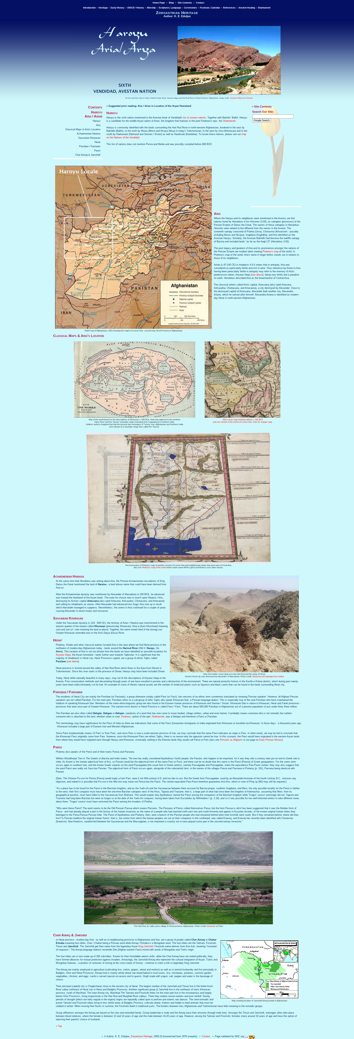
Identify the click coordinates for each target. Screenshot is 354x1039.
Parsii (97, 150)
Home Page (159, 2)
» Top (59, 1026)
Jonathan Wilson (236, 98)
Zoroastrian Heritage (141, 1036)
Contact (200, 2)
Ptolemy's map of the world (154, 567)
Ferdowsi (126, 716)
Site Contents (185, 2)
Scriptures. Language (170, 7)
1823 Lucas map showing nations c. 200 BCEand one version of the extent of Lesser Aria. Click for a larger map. (243, 420)
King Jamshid (145, 946)
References (229, 7)
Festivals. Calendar (210, 7)
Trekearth (249, 98)
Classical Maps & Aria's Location (82, 129)
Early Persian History (270, 739)
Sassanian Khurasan (89, 137)
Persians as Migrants (231, 739)
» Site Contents (262, 106)
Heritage (103, 7)
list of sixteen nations (194, 117)
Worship (151, 7)
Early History (117, 7)
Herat (97, 142)
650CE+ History (135, 7)
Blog (171, 2)
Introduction (89, 7)
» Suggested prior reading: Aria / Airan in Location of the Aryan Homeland (148, 106)
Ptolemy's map (270, 251)
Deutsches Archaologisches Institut (268, 676)
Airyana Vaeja (63, 654)
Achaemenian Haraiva (88, 133)
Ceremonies (190, 7)
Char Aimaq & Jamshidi (87, 154)
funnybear (211, 926)
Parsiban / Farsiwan (89, 146)
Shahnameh (264, 7)
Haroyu (96, 121)
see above (257, 274)
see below (72, 661)
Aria (98, 125)
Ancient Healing (246, 7)
